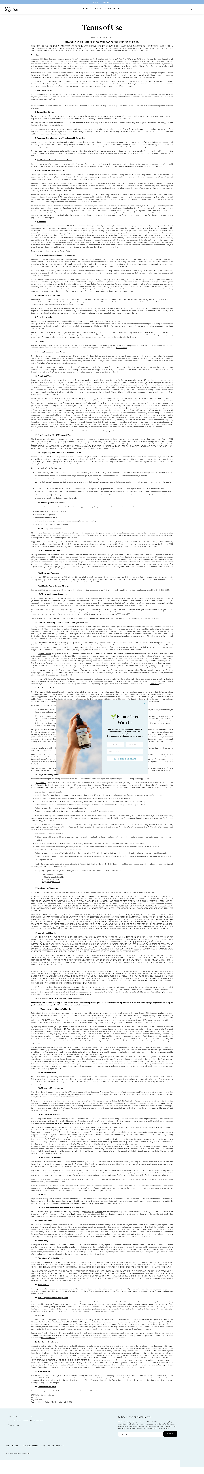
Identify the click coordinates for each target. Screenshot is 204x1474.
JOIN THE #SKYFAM (125, 758)
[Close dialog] (145, 703)
